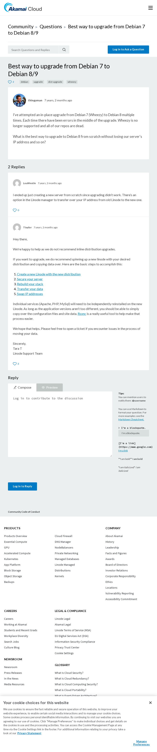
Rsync (82, 314)
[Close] (150, 702)
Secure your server (30, 279)
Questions (51, 26)
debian (24, 81)
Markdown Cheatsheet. (131, 419)
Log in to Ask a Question (128, 49)
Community (21, 26)
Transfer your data (30, 289)
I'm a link (123, 450)
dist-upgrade (55, 81)
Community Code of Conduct (24, 511)
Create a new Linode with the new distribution (49, 274)
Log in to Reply (22, 486)
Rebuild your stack (30, 284)
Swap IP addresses (30, 294)
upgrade (38, 81)
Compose (24, 387)
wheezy (72, 81)
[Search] (64, 49)
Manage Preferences (141, 743)
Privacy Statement (29, 733)
